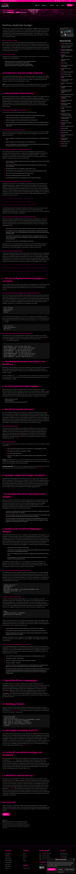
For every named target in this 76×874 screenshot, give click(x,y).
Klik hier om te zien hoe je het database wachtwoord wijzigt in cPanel (18, 201)
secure (6, 825)
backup (5, 821)
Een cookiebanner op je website (67, 71)
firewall (16, 821)
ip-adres (8, 824)
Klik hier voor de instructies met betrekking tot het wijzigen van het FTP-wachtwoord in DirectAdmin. (25, 271)
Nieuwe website (64, 145)
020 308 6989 (64, 857)
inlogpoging (4, 824)
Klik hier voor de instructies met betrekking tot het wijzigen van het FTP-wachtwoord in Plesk (23, 264)
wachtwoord (26, 825)
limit (11, 824)
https (18, 822)
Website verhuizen (64, 132)
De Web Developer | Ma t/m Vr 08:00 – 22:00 (9, 0)
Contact (62, 5)
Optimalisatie (7, 857)
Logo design (7, 864)
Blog (57, 5)
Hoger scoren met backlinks (66, 130)
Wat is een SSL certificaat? (66, 74)
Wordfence (13, 760)
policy (17, 824)
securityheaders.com (15, 710)
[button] (73, 859)
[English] (58, 0)
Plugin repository (26, 868)
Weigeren (61, 869)
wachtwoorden (5, 826)
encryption (13, 821)
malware (13, 824)
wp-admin (18, 826)
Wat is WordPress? (64, 128)
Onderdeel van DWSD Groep (45, 864)
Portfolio (52, 5)
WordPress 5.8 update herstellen (67, 126)
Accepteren (51, 869)
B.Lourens (18, 12)
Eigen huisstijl (8, 866)
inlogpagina (25, 822)
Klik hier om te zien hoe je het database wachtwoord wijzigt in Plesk (18, 198)
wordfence (10, 826)
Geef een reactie (23, 12)
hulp (39, 155)
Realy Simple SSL (26, 745)
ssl (8, 825)
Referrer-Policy (20, 824)
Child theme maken (65, 120)
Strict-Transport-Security (13, 825)
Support (6, 814)
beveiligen (9, 821)
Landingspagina (8, 862)
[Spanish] (60, 0)
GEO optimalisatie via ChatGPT (67, 43)
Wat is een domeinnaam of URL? (67, 94)
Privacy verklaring (60, 871)
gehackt (25, 821)
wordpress (14, 826)
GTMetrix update (64, 143)
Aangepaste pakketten (65, 52)
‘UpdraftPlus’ (11, 788)
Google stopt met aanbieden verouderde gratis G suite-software (66, 91)
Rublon (16, 375)
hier (3, 321)
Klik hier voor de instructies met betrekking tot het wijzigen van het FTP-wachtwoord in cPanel (24, 267)
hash (9, 822)
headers (11, 822)
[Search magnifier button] (70, 1)
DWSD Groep (43, 850)
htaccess (14, 822)
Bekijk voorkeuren (70, 869)
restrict (25, 824)
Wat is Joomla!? (64, 63)
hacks (7, 822)
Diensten (44, 5)
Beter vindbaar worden (65, 141)
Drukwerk (7, 868)
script (3, 825)
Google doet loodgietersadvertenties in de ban (66, 56)
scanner (28, 824)
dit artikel (16, 438)
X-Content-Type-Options (24, 826)
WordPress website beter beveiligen (17, 25)
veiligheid (20, 825)
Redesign (7, 855)
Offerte (69, 5)
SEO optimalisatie (8, 860)
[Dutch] (56, 0)
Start (38, 5)
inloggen (20, 822)
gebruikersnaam (21, 821)
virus (23, 825)
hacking (3, 822)
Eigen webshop (8, 858)
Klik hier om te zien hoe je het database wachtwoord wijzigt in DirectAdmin (19, 205)
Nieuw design (8, 853)
